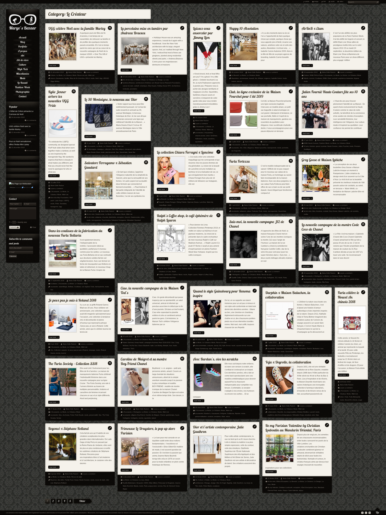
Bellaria (70, 286)
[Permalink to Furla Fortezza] (239, 161)
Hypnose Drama (193, 202)
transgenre (54, 206)
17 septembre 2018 (57, 280)
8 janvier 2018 (55, 474)
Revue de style (221, 342)
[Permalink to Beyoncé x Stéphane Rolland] (68, 428)
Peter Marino (207, 486)
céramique (143, 86)
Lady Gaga (59, 200)
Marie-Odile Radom (75, 72)
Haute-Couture (332, 146)
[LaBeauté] (22, 82)
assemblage (63, 286)
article (307, 1)
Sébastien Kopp (298, 415)
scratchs (210, 416)
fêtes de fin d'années (77, 78)
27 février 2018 (56, 409)
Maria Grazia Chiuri (93, 152)
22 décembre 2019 (18, 132)
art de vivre (308, 211)
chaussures (60, 78)
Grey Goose (333, 211)
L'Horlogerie (235, 274)
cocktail (325, 211)
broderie (319, 211)
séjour (301, 490)
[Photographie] (22, 91)
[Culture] (22, 64)
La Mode (59, 75)
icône (142, 217)
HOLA (87, 78)
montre (318, 282)
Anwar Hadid (138, 342)
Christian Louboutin (286, 487)
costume (210, 345)
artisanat (243, 211)
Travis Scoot (217, 348)
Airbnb (306, 78)
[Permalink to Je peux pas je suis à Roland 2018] (72, 299)
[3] (58, 501)
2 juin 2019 (163, 196)
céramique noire (329, 279)
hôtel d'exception (307, 487)
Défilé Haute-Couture (311, 143)
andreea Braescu (129, 83)
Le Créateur (67, 75)
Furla (260, 211)
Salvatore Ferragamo (118, 220)
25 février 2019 (164, 265)
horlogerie (270, 277)
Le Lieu (166, 80)
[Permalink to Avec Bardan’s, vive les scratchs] (215, 358)
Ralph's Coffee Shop (206, 274)
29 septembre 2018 (311, 273)
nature (233, 81)
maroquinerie (271, 148)
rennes (160, 486)
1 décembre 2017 (129, 477)
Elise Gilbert (153, 483)
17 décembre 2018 (238, 271)
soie (313, 415)
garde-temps (354, 279)
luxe (170, 345)
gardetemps (170, 415)
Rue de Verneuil (169, 486)
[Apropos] (22, 50)
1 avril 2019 (235, 205)
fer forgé (223, 483)
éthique (260, 78)
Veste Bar (131, 152)
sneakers (217, 416)
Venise (58, 418)
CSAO (146, 483)
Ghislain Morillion (303, 412)
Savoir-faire (124, 152)
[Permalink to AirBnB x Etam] (313, 28)
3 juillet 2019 (235, 142)
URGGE (106, 78)
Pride (57, 203)
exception (120, 217)
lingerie (356, 78)
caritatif (136, 86)
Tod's (132, 348)
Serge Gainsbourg (201, 348)
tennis (58, 353)
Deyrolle (280, 412)
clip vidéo (61, 480)
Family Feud (69, 480)
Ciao (172, 342)
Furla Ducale (79, 415)
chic (241, 148)
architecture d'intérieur (143, 83)
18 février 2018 (345, 382)
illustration (316, 348)
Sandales (63, 203)
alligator (133, 415)
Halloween (198, 139)
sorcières (211, 139)
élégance (250, 148)
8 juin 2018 (54, 344)
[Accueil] (22, 37)
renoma (249, 345)
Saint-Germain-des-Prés (167, 277)
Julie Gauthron (238, 483)
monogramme (272, 211)
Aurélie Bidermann (129, 483)
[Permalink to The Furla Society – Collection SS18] (72, 363)
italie (152, 345)
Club (245, 148)
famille (67, 78)
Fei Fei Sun (134, 345)
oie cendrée (354, 211)
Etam (329, 78)
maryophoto (18, 187)
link (324, 1)
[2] (53, 501)
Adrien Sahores (128, 342)
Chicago (207, 483)
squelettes (198, 142)
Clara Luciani (252, 277)
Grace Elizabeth (144, 345)
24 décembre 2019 (18, 117)
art (153, 83)
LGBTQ (66, 200)
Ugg (101, 78)
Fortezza (255, 211)
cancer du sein (128, 86)
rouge (360, 400)
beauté (251, 78)
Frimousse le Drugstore (166, 483)
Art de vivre (129, 80)
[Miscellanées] (22, 73)
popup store (152, 486)
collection (108, 149)
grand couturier (321, 146)
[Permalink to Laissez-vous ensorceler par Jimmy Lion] (203, 32)
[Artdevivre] (22, 59)
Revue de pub (82, 75)
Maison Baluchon (274, 351)
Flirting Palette (182, 202)
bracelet (320, 279)
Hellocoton (28, 187)
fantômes (214, 135)
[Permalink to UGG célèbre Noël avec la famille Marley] (76, 28)
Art (124, 80)
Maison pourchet (260, 148)
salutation (126, 348)
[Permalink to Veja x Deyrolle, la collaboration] (288, 361)
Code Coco (345, 279)
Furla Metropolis (354, 397)
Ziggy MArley (55, 81)
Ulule (223, 416)
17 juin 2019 (308, 140)
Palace (285, 490)
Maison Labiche (343, 211)
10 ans (306, 146)
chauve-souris (200, 135)
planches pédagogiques (283, 415)
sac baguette (236, 151)
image (316, 1)
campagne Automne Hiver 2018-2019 (157, 342)
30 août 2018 (127, 336)
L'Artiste (137, 80)
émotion (312, 146)
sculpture (216, 486)
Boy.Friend (141, 415)
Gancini (127, 217)
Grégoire (223, 413)
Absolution (235, 78)
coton (208, 135)
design (213, 483)
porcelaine (133, 89)
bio (256, 78)
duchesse (66, 415)
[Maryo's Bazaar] (22, 30)
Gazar (76, 480)
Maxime (237, 413)
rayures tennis (241, 345)
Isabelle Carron (276, 78)
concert (311, 78)
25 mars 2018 (272, 406)
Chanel (244, 277)
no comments (31, 120)
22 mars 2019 (91, 211)
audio (333, 1)
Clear (34, 227)
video (341, 1)
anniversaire (244, 78)
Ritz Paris (325, 282)
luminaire (126, 89)
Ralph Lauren (193, 274)
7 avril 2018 (127, 409)
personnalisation (201, 416)
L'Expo (143, 80)
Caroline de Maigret (152, 415)
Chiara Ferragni (170, 202)
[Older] (83, 501)
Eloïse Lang (262, 277)
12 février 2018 (273, 478)
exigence (267, 78)
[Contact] (22, 96)
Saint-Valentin (293, 490)
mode (93, 78)
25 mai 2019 (308, 205)
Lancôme (202, 202)
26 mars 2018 (200, 407)
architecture (199, 483)
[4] (64, 501)
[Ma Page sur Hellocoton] (20, 184)
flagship (229, 483)
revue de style (100, 480)
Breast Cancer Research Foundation (167, 83)
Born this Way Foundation (60, 197)
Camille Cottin (236, 277)
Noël (97, 78)
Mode (74, 75)
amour (53, 78)
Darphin (295, 348)
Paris (285, 277)
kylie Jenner (226, 345)
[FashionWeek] (22, 87)
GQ (220, 345)
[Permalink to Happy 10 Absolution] (244, 28)
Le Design (159, 80)
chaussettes (208, 132)
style (210, 348)
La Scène (343, 75)
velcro (228, 416)
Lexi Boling (158, 345)
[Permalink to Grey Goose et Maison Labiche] (322, 159)
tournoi (63, 353)
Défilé (325, 78)
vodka (306, 214)
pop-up (239, 81)
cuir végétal (86, 286)
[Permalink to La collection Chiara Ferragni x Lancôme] (185, 151)
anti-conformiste (200, 345)
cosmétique (288, 348)
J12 (276, 277)
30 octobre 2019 (201, 117)
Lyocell (312, 412)
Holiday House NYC (164, 86)
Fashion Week (324, 143)
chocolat (105, 217)
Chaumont (279, 348)
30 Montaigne (91, 149)
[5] (70, 501)
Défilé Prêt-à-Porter (316, 75)
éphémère (112, 217)
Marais (136, 486)
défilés (161, 274)
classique (100, 149)
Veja (317, 415)
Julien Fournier (344, 146)
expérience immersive (345, 78)
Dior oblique (119, 149)
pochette (285, 148)
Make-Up (210, 202)
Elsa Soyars (152, 86)
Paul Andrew (106, 220)
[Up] (377, 511)
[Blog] (22, 41)
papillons (271, 415)
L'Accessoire (199, 126)
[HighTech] (22, 68)
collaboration (272, 412)
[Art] (22, 55)
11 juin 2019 (91, 143)
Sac (117, 152)
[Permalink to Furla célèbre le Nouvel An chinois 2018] (349, 296)
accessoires (199, 132)
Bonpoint (140, 483)
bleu (313, 211)
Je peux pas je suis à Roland (78, 350)
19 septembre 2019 (311, 72)
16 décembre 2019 (129, 77)
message (92, 350)
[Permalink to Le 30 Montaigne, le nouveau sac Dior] (110, 99)
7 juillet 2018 (272, 342)
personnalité (93, 415)
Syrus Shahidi (236, 280)
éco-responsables (290, 412)
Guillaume (230, 413)
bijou (314, 279)
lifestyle (165, 345)
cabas (249, 211)
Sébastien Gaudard (134, 220)
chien (342, 397)
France (309, 348)
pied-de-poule (110, 152)
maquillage (163, 205)
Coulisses (318, 78)
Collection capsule (60, 350)
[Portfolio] (22, 46)
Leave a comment (92, 72)
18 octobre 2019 (237, 72)
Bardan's (207, 413)
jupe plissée (137, 149)
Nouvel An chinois (351, 400)
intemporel (128, 149)
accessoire (235, 148)
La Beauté (235, 75)
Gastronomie (317, 208)
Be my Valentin (273, 487)
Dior (113, 149)
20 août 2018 (200, 339)
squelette (147, 418)
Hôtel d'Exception (282, 481)
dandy (216, 345)
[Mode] (22, 77)
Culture (53, 75)
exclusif (334, 78)
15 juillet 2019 (55, 182)
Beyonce (54, 480)
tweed (154, 418)
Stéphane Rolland (60, 483)
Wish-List (91, 75)
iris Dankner (176, 86)
